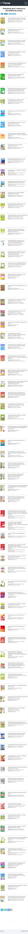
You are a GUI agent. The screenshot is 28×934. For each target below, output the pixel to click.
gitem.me (4, 2)
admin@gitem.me (24, 930)
